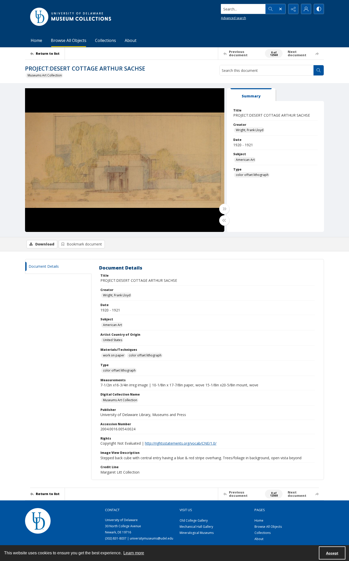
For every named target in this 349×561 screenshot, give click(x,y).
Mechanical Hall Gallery (196, 526)
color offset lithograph (252, 175)
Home (36, 40)
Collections (105, 40)
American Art (245, 160)
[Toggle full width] (224, 209)
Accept (332, 553)
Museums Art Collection (45, 75)
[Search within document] (318, 70)
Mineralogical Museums (197, 533)
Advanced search (233, 18)
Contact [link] (112, 510)
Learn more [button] (133, 553)
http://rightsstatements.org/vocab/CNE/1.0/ (180, 443)
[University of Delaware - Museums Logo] (71, 17)
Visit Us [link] (186, 510)
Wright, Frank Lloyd (249, 130)
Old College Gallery (194, 520)
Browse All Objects (68, 40)
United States (112, 340)
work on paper (113, 355)
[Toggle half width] (224, 220)
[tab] (251, 94)
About (130, 40)
